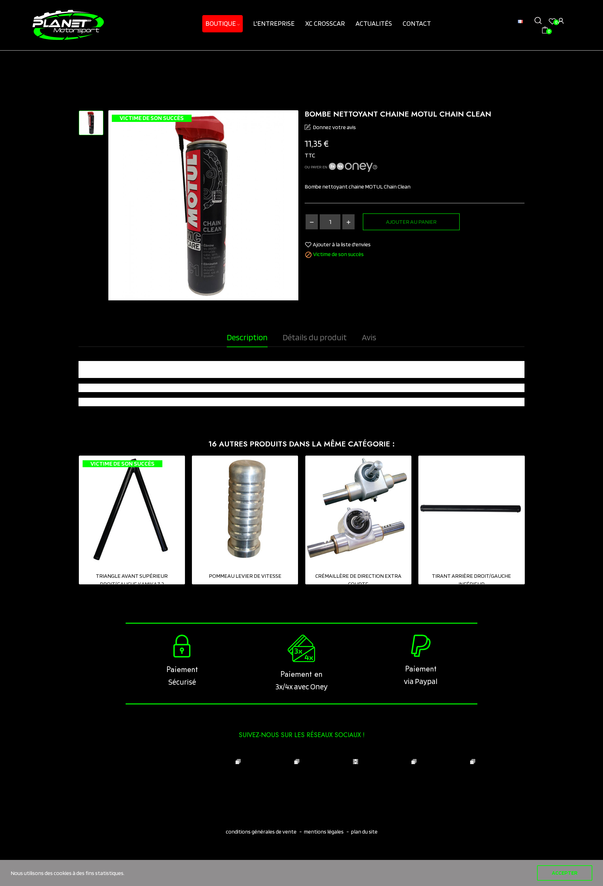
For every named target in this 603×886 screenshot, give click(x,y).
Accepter (565, 872)
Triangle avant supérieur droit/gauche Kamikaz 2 (132, 579)
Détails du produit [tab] (315, 337)
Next (538, 521)
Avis (369, 337)
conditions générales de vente (261, 831)
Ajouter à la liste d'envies (342, 244)
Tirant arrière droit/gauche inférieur (471, 579)
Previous (65, 521)
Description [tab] (247, 337)
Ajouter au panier (411, 221)
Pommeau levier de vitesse (245, 575)
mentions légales (324, 831)
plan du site (364, 831)
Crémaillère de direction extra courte (358, 579)
